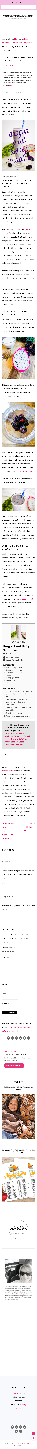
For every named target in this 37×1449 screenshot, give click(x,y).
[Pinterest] (12, 1038)
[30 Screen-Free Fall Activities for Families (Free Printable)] (18, 1180)
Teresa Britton (8, 770)
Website (5, 1003)
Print (16, 642)
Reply (4, 883)
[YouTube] (24, 1038)
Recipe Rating (8, 947)
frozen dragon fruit (24, 599)
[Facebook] (8, 1038)
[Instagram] (16, 1038)
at (2, 865)
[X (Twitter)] (20, 1038)
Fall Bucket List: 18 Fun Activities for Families (18, 1088)
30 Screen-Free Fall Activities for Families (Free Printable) (18, 1151)
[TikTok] (28, 1038)
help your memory (23, 471)
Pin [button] (23, 642)
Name (5, 984)
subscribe (18, 7)
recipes (30, 755)
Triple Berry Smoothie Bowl (16, 733)
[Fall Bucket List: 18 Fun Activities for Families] (18, 1117)
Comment (7, 957)
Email (5, 993)
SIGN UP (15, 1393)
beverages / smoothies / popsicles (18, 755)
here (10, 85)
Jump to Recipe (9, 176)
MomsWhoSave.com (18, 16)
